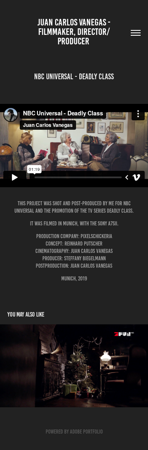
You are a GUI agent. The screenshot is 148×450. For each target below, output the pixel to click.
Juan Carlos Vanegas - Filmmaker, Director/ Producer (74, 31)
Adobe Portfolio (86, 432)
